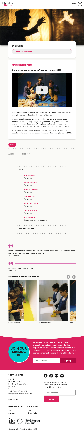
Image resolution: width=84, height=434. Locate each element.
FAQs (29, 411)
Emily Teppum (30, 182)
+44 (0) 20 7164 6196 (18, 391)
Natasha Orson (31, 203)
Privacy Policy (32, 413)
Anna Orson (29, 196)
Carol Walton (30, 210)
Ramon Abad (30, 175)
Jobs (10, 411)
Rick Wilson (29, 217)
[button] (68, 277)
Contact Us (13, 400)
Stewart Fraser (31, 189)
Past (12, 144)
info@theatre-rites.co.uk (20, 394)
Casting (11, 413)
